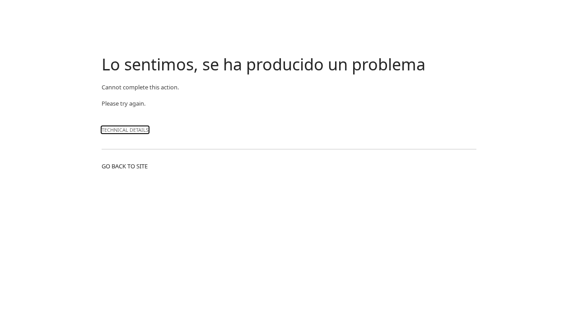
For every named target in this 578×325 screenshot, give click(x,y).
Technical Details (125, 129)
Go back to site (125, 166)
